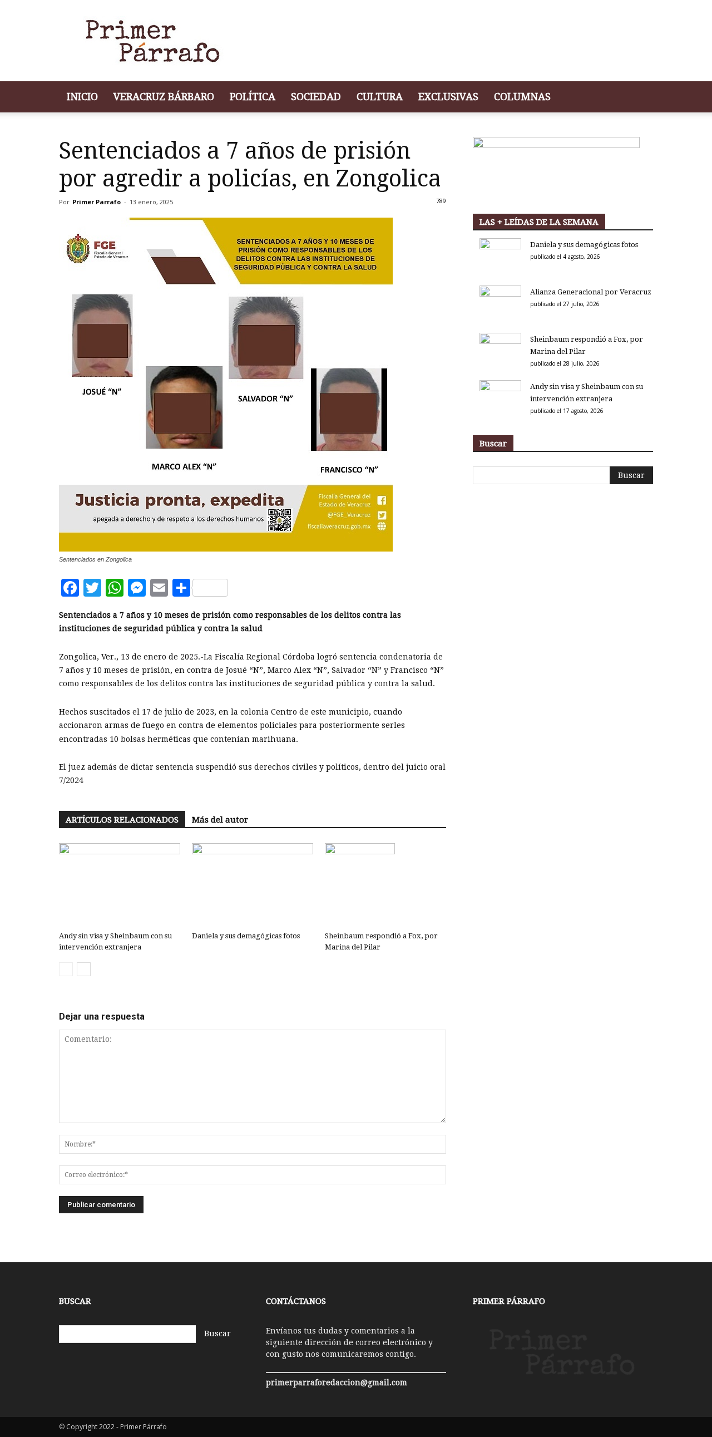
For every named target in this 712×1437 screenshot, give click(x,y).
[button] (639, 97)
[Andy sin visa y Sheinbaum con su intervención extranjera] (119, 885)
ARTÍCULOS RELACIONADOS (122, 820)
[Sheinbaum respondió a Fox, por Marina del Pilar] (385, 885)
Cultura (380, 96)
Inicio (82, 96)
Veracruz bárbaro (163, 96)
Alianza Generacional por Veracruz (590, 292)
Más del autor (220, 820)
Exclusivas (448, 96)
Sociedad (316, 96)
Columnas (522, 96)
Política (252, 96)
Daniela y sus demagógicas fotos (246, 936)
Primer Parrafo (96, 202)
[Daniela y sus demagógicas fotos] (252, 885)
